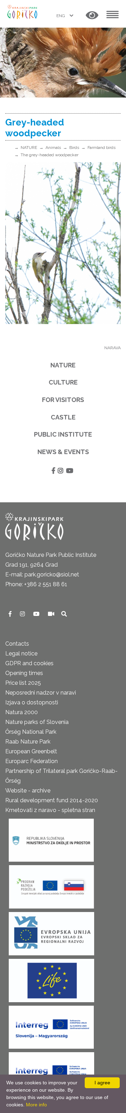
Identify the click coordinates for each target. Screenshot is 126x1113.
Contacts (17, 643)
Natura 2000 (21, 712)
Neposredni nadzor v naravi (40, 692)
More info (36, 1104)
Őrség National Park (30, 731)
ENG (61, 15)
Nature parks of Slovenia (37, 722)
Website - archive (27, 790)
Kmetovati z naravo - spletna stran (50, 810)
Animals (53, 147)
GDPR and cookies (29, 663)
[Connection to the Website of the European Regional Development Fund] (51, 931)
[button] (92, 15)
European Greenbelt (31, 751)
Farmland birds (101, 147)
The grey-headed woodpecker (49, 154)
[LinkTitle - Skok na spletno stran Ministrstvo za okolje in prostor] (51, 838)
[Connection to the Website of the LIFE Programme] (51, 978)
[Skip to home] (22, 11)
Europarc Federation (31, 761)
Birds (74, 147)
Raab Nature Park (27, 741)
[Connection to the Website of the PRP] (51, 884)
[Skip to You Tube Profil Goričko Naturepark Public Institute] (37, 614)
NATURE (29, 147)
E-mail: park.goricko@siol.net (42, 574)
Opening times (24, 673)
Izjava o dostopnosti (31, 702)
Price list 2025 (23, 683)
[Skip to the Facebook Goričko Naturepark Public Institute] (10, 614)
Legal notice (21, 653)
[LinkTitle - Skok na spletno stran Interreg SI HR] (51, 1071)
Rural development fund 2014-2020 (51, 800)
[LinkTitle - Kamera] (51, 614)
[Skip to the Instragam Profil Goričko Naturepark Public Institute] (23, 614)
